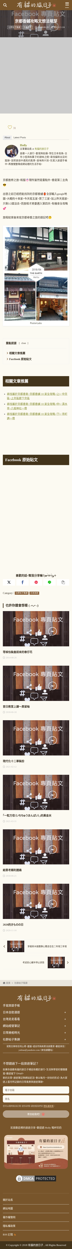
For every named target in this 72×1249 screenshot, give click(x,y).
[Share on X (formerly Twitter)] (9, 582)
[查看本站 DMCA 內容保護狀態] (36, 1180)
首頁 (8, 983)
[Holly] (11, 155)
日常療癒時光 (34, 1033)
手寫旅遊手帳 (11, 1005)
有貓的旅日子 (42, 149)
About (7, 137)
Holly (23, 145)
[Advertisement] (36, 75)
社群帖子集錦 (14, 27)
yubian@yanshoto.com (29, 1050)
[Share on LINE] (49, 582)
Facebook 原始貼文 (20, 359)
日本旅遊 (27, 27)
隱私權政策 (49, 1106)
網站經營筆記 (34, 1026)
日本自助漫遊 (34, 1012)
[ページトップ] (65, 1242)
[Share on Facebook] (22, 582)
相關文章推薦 (17, 353)
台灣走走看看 (34, 1019)
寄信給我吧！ (33, 1114)
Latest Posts (20, 137)
